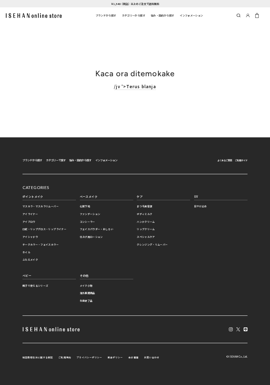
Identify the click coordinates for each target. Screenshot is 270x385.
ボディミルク (144, 214)
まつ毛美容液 (144, 206)
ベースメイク (88, 196)
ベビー (26, 276)
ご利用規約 (64, 357)
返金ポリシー (115, 357)
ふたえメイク (30, 259)
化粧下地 (85, 206)
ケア (140, 196)
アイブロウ (29, 221)
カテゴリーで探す (56, 160)
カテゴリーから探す (133, 15)
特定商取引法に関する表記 (37, 357)
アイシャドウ (30, 237)
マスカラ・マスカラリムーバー (40, 206)
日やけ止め (200, 206)
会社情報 (133, 357)
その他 (84, 276)
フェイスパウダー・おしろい (97, 229)
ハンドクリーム (146, 221)
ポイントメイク (32, 196)
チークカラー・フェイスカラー (40, 244)
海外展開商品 (87, 293)
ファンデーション (90, 214)
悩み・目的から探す (162, 15)
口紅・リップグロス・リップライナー (44, 229)
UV (196, 196)
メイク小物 (86, 285)
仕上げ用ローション (91, 237)
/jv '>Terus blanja (135, 86)
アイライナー (30, 214)
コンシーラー (87, 221)
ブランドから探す (106, 15)
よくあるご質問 (224, 160)
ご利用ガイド (241, 160)
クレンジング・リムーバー (152, 244)
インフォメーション (191, 15)
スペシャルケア (146, 237)
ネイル (26, 252)
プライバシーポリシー (89, 357)
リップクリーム (146, 229)
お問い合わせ (151, 357)
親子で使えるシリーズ (35, 285)
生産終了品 (86, 300)
